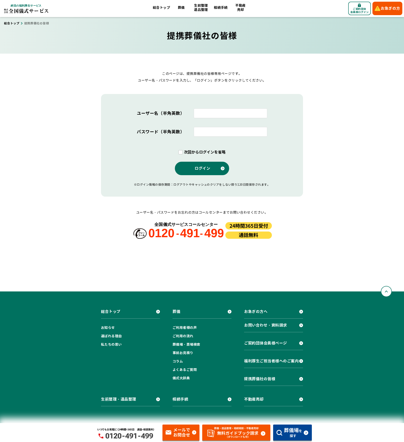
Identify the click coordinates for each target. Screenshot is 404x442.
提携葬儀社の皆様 (259, 378)
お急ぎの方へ (255, 311)
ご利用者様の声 (185, 328)
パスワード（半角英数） (161, 132)
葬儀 (181, 7)
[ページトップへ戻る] (386, 291)
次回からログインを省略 (205, 152)
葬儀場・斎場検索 (186, 344)
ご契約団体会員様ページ (265, 343)
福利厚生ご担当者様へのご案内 (271, 361)
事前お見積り (183, 353)
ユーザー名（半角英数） (161, 113)
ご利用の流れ (183, 336)
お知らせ (108, 328)
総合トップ (161, 7)
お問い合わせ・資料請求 (265, 325)
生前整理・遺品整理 (118, 399)
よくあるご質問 (185, 370)
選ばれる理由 (111, 336)
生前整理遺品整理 (201, 7)
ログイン (202, 168)
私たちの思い (111, 344)
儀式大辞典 (181, 378)
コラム (178, 361)
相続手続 (221, 7)
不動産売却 (240, 7)
